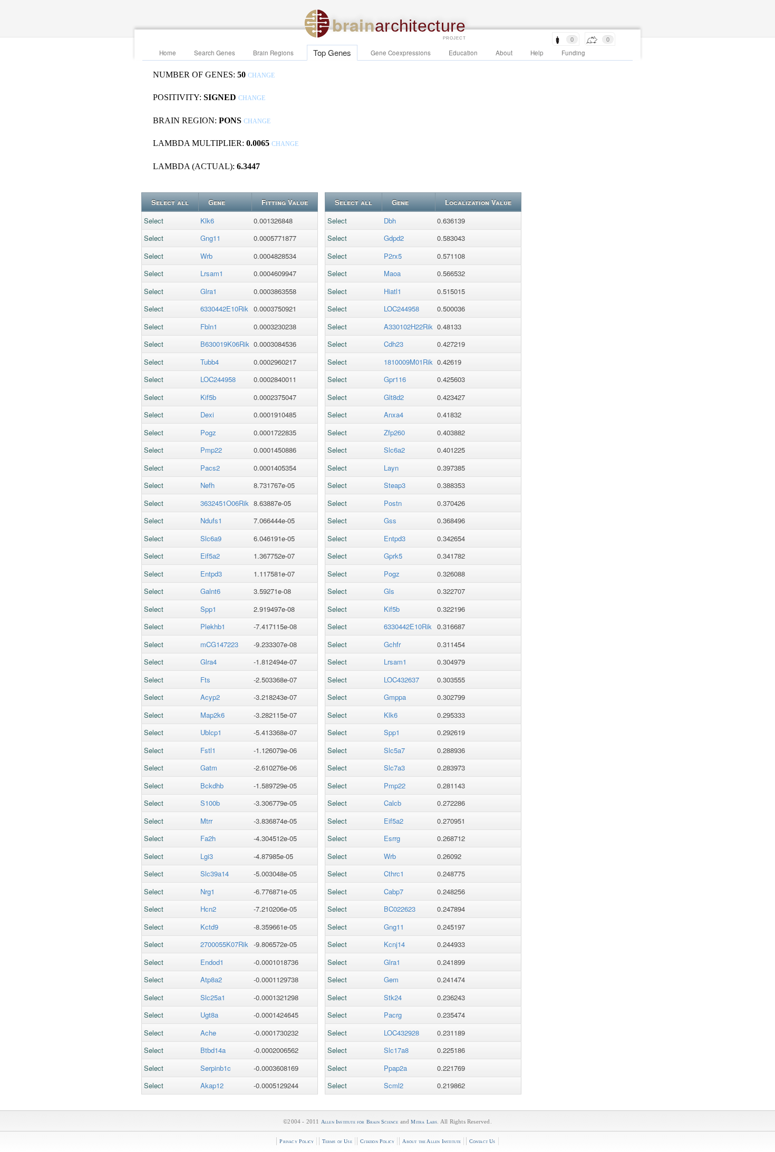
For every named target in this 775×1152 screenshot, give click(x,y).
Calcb (392, 803)
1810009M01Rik (408, 362)
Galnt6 (210, 591)
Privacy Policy (296, 1141)
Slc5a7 (394, 750)
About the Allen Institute (431, 1141)
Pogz (208, 432)
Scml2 (393, 1085)
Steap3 (394, 485)
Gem (391, 979)
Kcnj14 (394, 944)
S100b (210, 803)
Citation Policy (377, 1141)
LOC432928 (401, 1033)
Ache (208, 1033)
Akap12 (212, 1085)
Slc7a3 (394, 768)
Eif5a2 (210, 556)
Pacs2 (210, 468)
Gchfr (392, 644)
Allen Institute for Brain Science (360, 1122)
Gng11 (210, 238)
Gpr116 (395, 379)
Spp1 (208, 609)
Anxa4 (393, 414)
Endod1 (212, 962)
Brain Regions (273, 52)
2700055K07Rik (224, 944)
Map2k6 (212, 715)
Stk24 (393, 997)
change (261, 75)
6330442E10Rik (224, 309)
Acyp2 (210, 697)
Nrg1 (207, 891)
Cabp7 (393, 891)
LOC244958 (218, 379)
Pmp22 (211, 450)
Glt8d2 (394, 397)
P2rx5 (393, 256)
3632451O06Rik (224, 503)
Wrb (206, 256)
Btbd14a (213, 1050)
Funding (573, 52)
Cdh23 (393, 344)
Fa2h (208, 838)
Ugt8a (209, 1015)
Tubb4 (209, 362)
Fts (205, 680)
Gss (390, 520)
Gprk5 (393, 556)
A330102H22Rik (408, 326)
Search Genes (214, 52)
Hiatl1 (392, 291)
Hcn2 (208, 909)
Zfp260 (394, 432)
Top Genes (332, 52)
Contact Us (482, 1141)
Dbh (390, 221)
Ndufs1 (211, 520)
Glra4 (208, 662)
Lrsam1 (211, 273)
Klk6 (207, 221)
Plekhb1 (212, 626)
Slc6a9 (210, 538)
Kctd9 (209, 927)
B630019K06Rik (224, 344)
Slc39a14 (214, 873)
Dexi (207, 414)
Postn (393, 503)
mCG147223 (219, 644)
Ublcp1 (210, 732)
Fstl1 (208, 750)
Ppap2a (395, 1068)
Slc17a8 (396, 1050)
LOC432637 (401, 680)
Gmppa (395, 697)
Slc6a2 (394, 450)
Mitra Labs (424, 1122)
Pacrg (393, 1015)
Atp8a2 (211, 979)
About (504, 52)
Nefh (207, 485)
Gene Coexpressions (401, 52)
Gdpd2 (394, 238)
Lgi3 (206, 856)
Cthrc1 (394, 873)
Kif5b (208, 397)
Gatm (208, 768)
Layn (391, 468)
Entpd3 (211, 574)
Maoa (392, 273)
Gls (389, 591)
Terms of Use (337, 1141)
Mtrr (206, 821)
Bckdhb (212, 785)
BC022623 (399, 909)
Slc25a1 (212, 997)
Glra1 (208, 291)
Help (537, 52)
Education (463, 52)
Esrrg (392, 838)
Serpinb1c (215, 1068)
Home (167, 52)
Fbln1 (208, 326)
